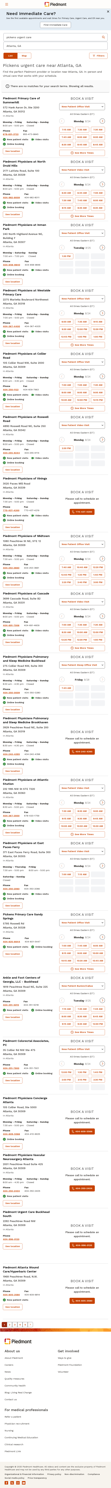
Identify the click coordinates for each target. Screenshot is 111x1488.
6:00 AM (66, 321)
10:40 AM (82, 567)
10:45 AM (98, 960)
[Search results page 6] (30, 1324)
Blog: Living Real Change (18, 1392)
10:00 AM (82, 632)
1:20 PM (82, 574)
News (8, 1371)
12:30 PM (98, 329)
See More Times (84, 152)
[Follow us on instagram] (18, 1483)
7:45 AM (66, 137)
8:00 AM (82, 137)
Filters (100, 55)
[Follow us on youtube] (23, 1483)
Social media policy (14, 1478)
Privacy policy (54, 1474)
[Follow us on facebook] (6, 1483)
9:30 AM (66, 329)
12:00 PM (82, 329)
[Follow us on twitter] (12, 1483)
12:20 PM (98, 567)
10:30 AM (66, 400)
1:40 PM (97, 574)
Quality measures (14, 1378)
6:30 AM (66, 193)
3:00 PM (97, 582)
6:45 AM (82, 193)
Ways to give (64, 1358)
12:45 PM (66, 336)
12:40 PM (66, 574)
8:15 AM (66, 207)
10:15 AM (66, 960)
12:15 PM (98, 400)
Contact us (11, 1399)
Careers (9, 1364)
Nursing (9, 1430)
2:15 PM (82, 1079)
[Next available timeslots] (102, 121)
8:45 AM (82, 144)
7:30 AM (82, 129)
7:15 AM (66, 129)
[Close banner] (108, 11)
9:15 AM (97, 321)
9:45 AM (98, 818)
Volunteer (63, 1371)
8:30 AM (66, 144)
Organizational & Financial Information (24, 1474)
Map (24, 55)
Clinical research (14, 1444)
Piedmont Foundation (70, 1364)
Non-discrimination (74, 1474)
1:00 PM (82, 336)
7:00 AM (98, 193)
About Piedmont (14, 1358)
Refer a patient (13, 1416)
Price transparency (37, 1478)
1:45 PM (97, 1072)
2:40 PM (82, 582)
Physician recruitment (17, 1423)
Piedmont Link (13, 1451)
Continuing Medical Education (21, 1437)
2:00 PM (66, 1079)
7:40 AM (66, 567)
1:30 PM (66, 256)
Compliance (94, 1474)
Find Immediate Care (55, 24)
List (10, 55)
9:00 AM (98, 392)
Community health (15, 1385)
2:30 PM (66, 448)
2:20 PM (66, 582)
